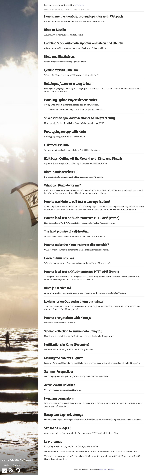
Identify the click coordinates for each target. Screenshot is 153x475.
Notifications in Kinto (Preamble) (66, 345)
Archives (7, 465)
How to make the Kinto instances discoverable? (76, 245)
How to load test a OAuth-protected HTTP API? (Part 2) (81, 218)
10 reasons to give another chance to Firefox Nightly (79, 118)
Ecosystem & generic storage (63, 415)
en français (79, 5)
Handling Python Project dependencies (70, 100)
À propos (16, 465)
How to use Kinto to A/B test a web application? (77, 202)
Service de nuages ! (57, 428)
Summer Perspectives (58, 371)
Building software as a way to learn (68, 84)
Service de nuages (17, 459)
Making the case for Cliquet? (63, 358)
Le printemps (53, 441)
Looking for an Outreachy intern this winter (73, 301)
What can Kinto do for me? (62, 185)
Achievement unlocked (59, 385)
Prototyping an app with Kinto (65, 131)
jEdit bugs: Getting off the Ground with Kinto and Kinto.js (83, 158)
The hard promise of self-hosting (66, 231)
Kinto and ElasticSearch (60, 57)
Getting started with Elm (61, 70)
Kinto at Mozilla (55, 30)
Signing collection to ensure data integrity (72, 331)
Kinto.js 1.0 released (57, 288)
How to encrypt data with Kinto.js (67, 318)
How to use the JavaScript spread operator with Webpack (83, 16)
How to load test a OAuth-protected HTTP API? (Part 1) (81, 272)
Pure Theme (103, 469)
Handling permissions (59, 398)
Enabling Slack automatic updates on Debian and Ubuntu (83, 43)
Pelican (111, 469)
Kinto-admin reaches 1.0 (60, 172)
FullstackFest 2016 (56, 145)
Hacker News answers (59, 258)
